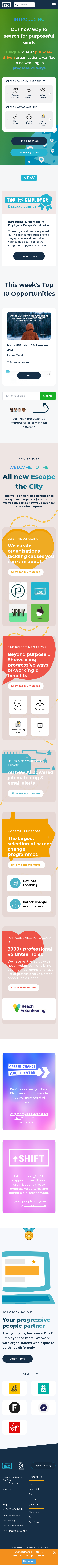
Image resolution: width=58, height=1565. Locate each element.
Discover (29, 1561)
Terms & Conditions (16, 1547)
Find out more (29, 256)
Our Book (34, 1522)
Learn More (18, 1358)
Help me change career (26, 864)
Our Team (34, 1517)
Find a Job (34, 1489)
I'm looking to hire (29, 152)
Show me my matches (25, 572)
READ (29, 375)
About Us (34, 1512)
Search (23, 4)
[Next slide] (49, 93)
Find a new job (29, 141)
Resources (34, 1499)
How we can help (11, 1515)
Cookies (44, 1547)
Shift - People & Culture (14, 1530)
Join (31, 1484)
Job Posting (8, 1520)
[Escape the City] (6, 4)
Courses (33, 1494)
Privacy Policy (33, 1547)
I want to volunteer (23, 987)
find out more (35, 1205)
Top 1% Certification (12, 1525)
